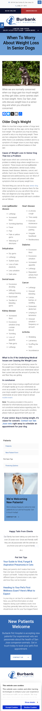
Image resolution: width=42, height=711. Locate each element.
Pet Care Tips (8, 459)
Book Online (10, 11)
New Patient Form (12, 452)
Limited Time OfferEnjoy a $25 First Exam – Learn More (19, 29)
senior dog (34, 186)
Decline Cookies (30, 707)
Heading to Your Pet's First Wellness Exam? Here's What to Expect (19, 590)
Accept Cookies (11, 707)
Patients (9, 446)
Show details (30, 702)
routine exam (7, 397)
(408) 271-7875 (22, 6)
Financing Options (12, 465)
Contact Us (18, 657)
